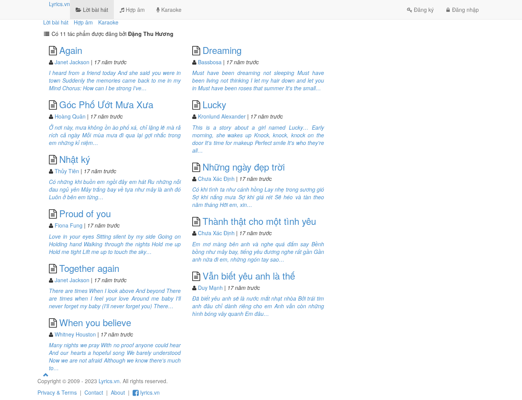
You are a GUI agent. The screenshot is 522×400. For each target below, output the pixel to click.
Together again (89, 268)
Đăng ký (424, 9)
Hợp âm (134, 9)
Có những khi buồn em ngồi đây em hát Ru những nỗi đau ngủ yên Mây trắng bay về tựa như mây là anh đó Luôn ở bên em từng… (115, 189)
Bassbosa (210, 62)
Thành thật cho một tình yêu (259, 221)
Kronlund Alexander (222, 116)
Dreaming (222, 50)
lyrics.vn (149, 392)
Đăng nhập (465, 9)
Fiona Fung (69, 225)
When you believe (95, 322)
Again (70, 50)
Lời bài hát (94, 9)
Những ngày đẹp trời (244, 166)
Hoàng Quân (70, 116)
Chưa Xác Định (216, 178)
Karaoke (171, 9)
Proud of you (85, 213)
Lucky (214, 104)
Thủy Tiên (67, 171)
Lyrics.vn (59, 4)
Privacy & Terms (57, 392)
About (118, 392)
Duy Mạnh (210, 287)
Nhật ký (74, 159)
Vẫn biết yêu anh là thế (249, 275)
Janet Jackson (72, 62)
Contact (93, 392)
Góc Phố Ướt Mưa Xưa (106, 104)
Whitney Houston (75, 334)
